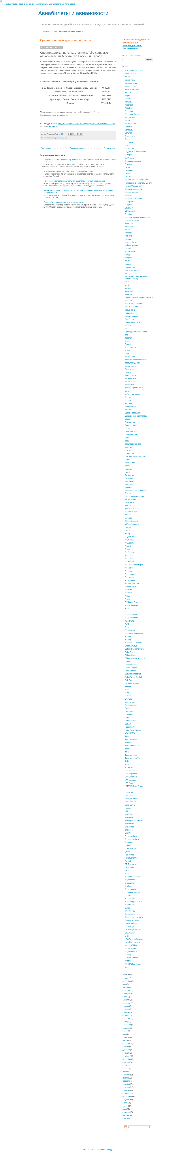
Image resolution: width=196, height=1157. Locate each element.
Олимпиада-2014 (132, 322)
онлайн (128, 325)
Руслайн (128, 403)
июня (125, 1031)
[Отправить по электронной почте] (69, 134)
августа (126, 1028)
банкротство (130, 124)
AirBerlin (128, 593)
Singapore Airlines (132, 877)
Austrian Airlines (131, 618)
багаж (127, 120)
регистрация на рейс (134, 388)
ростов (128, 400)
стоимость (129, 453)
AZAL (127, 624)
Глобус (128, 174)
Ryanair (128, 861)
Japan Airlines (131, 755)
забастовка (130, 226)
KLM (127, 764)
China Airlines (130, 655)
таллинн (128, 466)
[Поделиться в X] (75, 134)
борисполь (129, 148)
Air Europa (129, 562)
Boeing (128, 636)
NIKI (126, 811)
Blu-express (130, 630)
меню (127, 282)
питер (127, 341)
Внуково (128, 164)
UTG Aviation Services (134, 939)
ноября (126, 994)
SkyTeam (128, 886)
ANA (127, 608)
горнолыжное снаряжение (136, 180)
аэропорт (129, 105)
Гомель (128, 177)
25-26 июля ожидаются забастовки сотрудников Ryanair (68, 171)
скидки (127, 428)
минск (127, 285)
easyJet (128, 686)
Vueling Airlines (131, 958)
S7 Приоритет (131, 864)
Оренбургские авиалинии (136, 332)
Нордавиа (129, 313)
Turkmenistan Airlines (134, 917)
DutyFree (128, 680)
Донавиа (128, 214)
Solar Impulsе (130, 889)
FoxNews (129, 714)
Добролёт (129, 208)
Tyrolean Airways (132, 920)
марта (125, 987)
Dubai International (133, 674)
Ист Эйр (128, 236)
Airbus (127, 596)
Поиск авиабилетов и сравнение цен (16, 4)
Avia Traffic (129, 621)
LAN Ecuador (130, 780)
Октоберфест (131, 319)
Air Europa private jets (134, 565)
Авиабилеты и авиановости (73, 13)
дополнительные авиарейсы (137, 217)
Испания (128, 233)
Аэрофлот (129, 111)
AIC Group (129, 540)
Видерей (128, 155)
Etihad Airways (131, 705)
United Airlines (131, 923)
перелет (128, 338)
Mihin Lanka (130, 805)
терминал (129, 478)
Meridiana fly (130, 802)
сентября (127, 981)
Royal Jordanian (132, 858)
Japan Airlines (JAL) (133, 758)
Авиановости (70, 4)
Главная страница (78, 148)
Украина (128, 488)
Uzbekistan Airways (133, 942)
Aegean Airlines (131, 537)
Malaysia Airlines (132, 799)
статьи (128, 450)
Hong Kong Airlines (133, 730)
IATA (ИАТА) (130, 733)
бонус (127, 145)
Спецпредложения (40, 4)
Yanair (127, 967)
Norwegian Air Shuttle (134, 821)
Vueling (128, 955)
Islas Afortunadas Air (133, 746)
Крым (127, 261)
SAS (126, 870)
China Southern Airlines (135, 658)
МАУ (127, 273)
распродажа (130, 385)
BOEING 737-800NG (133, 643)
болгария (129, 142)
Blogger (110, 1150)
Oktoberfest (129, 827)
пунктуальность (131, 375)
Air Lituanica (130, 574)
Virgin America (131, 951)
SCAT (127, 873)
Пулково (128, 372)
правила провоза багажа (135, 360)
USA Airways (130, 933)
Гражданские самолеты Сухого (138, 183)
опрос (127, 329)
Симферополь (131, 425)
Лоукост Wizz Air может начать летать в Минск (64, 202)
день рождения (131, 192)
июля (125, 997)
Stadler (128, 895)
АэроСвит (129, 108)
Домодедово (130, 211)
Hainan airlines (131, 727)
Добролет (129, 205)
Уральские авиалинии (134, 496)
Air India (128, 571)
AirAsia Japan (130, 586)
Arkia (127, 612)
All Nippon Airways (132, 602)
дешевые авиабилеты (134, 198)
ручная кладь (130, 407)
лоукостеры (130, 267)
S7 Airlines (129, 867)
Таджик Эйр (130, 463)
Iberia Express (131, 739)
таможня (128, 469)
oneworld (129, 830)
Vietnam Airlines (131, 945)
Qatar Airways (130, 849)
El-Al (127, 693)
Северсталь (130, 422)
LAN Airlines (130, 771)
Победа (128, 344)
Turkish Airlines (131, 914)
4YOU (127, 77)
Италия (128, 239)
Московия (129, 291)
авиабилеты (130, 80)
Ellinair (128, 696)
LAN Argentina (131, 774)
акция (127, 96)
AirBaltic (128, 590)
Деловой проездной (133, 189)
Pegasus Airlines (132, 839)
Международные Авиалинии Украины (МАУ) (137, 277)
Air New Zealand (132, 583)
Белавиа (128, 127)
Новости (79, 31)
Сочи (127, 438)
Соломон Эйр (131, 435)
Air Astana (129, 549)
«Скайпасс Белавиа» (134, 71)
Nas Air (128, 808)
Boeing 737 (129, 640)
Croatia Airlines (131, 664)
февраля (126, 990)
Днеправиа (129, 202)
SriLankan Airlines (132, 892)
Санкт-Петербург (132, 413)
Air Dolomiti (129, 558)
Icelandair (129, 743)
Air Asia (128, 546)
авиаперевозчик (132, 89)
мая (124, 984)
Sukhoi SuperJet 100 (133, 902)
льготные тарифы (132, 270)
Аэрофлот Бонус (132, 114)
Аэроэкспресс (131, 117)
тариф (127, 472)
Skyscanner (130, 883)
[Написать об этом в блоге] (72, 134)
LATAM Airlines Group (134, 786)
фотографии (130, 499)
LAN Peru (129, 783)
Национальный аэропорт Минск (139, 297)
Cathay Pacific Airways (134, 649)
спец (127, 441)
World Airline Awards (133, 964)
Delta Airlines (130, 671)
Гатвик (127, 167)
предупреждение (132, 363)
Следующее (46, 148)
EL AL (127, 689)
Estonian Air (130, 702)
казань (128, 248)
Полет (127, 353)
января (126, 1006)
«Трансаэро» (130, 74)
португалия (130, 357)
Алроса (128, 99)
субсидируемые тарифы (135, 456)
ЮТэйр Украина (131, 521)
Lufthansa (129, 792)
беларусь (129, 130)
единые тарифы (132, 220)
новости (128, 301)
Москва (128, 288)
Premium (128, 842)
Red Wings (129, 855)
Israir (127, 749)
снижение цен (131, 431)
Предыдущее (109, 148)
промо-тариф (131, 366)
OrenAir (128, 833)
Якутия (128, 527)
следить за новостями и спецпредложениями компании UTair (86, 124)
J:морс (127, 752)
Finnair (128, 708)
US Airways (129, 927)
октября (126, 978)
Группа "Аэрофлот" (133, 186)
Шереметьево (131, 512)
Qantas (128, 845)
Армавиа (128, 102)
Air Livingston (130, 577)
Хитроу (128, 505)
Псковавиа (129, 369)
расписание (130, 382)
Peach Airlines (131, 836)
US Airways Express (133, 930)
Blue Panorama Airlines (134, 633)
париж (127, 335)
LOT (126, 789)
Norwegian (129, 817)
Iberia (127, 736)
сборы (127, 419)
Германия (129, 170)
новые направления (133, 304)
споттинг (128, 447)
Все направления (56, 4)
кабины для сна (131, 245)
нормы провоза (131, 316)
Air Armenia (129, 543)
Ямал (127, 530)
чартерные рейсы (132, 509)
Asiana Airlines (131, 615)
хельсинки (129, 502)
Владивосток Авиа (133, 161)
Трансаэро (129, 485)
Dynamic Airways (132, 683)
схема (127, 459)
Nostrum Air (129, 824)
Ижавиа (128, 230)
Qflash (127, 852)
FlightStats (129, 711)
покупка (128, 350)
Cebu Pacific (130, 652)
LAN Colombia (131, 777)
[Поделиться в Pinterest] (81, 134)
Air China (129, 555)
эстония (128, 518)
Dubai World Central (133, 677)
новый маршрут (132, 307)
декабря (126, 1009)
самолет (128, 410)
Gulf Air (128, 724)
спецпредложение (55, 138)
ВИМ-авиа (129, 158)
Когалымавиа (130, 251)
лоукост (128, 264)
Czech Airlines (131, 668)
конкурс (128, 255)
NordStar (128, 814)
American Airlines (132, 605)
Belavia (128, 627)
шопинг (128, 515)
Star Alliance (130, 899)
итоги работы (131, 242)
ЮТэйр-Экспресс (132, 524)
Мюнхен (128, 294)
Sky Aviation (130, 880)
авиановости (130, 86)
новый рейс (130, 310)
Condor (128, 661)
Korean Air (129, 767)
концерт (128, 258)
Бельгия (128, 133)
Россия (128, 397)
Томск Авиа (129, 481)
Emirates (128, 699)
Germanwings (130, 721)
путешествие (130, 378)
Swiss (127, 908)
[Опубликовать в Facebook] (78, 134)
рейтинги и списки (133, 394)
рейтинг (128, 391)
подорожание (131, 347)
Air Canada (129, 552)
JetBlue (128, 761)
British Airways (131, 646)
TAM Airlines (130, 911)
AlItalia (127, 599)
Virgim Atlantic (131, 948)
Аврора (128, 92)
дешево (128, 195)
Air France (129, 568)
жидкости (129, 223)
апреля (126, 1000)
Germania (129, 718)
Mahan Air (129, 796)
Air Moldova (130, 580)
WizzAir (128, 961)
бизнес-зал (130, 136)
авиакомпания (131, 83)
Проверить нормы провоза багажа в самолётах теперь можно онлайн (74, 181)
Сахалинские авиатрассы (136, 416)
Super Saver (130, 905)
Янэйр (127, 534)
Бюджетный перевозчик (135, 152)
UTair (65, 138)
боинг (127, 139)
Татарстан (129, 475)
